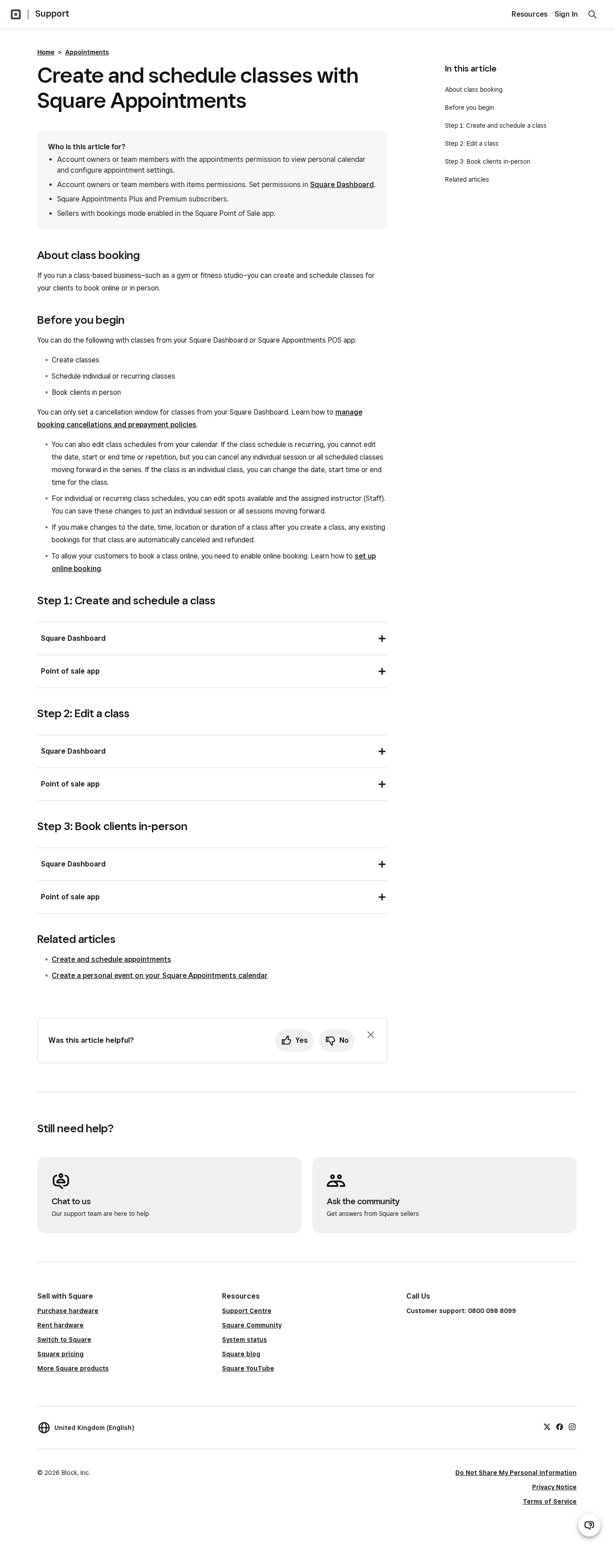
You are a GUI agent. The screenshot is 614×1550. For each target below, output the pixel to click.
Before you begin (469, 107)
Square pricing (60, 1354)
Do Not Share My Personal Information (516, 1472)
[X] (547, 1426)
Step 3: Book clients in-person (487, 161)
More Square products (73, 1368)
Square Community (251, 1325)
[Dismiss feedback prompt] (370, 1034)
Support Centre (246, 1310)
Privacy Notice (554, 1487)
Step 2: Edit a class (471, 143)
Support (52, 13)
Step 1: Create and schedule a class (496, 125)
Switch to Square (64, 1339)
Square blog (241, 1354)
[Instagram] (572, 1426)
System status (244, 1339)
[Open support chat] (589, 1525)
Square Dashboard (342, 184)
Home (45, 52)
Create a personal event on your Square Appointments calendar (160, 975)
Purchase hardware (67, 1310)
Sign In (566, 14)
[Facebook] (559, 1426)
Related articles (467, 179)
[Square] (16, 14)
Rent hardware (60, 1325)
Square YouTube (248, 1368)
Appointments (87, 52)
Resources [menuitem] (529, 14)
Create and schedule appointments (111, 959)
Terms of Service (550, 1501)
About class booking (474, 89)
